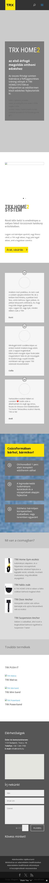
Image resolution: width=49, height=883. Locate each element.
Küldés (37, 828)
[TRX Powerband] (24, 700)
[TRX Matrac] (24, 675)
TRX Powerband (13, 704)
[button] (25, 764)
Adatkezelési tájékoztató (23, 859)
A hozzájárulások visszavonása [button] (23, 868)
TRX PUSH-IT (12, 667)
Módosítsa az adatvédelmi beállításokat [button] (23, 862)
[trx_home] (24, 164)
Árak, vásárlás (15, 249)
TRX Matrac (11, 679)
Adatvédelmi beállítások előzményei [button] (23, 865)
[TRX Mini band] (24, 688)
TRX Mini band (12, 692)
